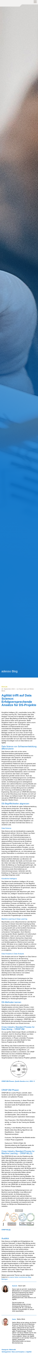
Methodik (4, 687)
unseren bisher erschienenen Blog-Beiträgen (17, 1278)
